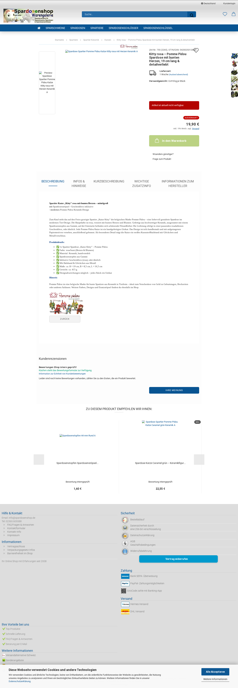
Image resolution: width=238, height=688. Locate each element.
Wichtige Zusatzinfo (141, 182)
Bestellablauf (137, 519)
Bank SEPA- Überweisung (144, 576)
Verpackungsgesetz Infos (21, 549)
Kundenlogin (228, 3)
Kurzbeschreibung (109, 181)
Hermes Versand (139, 604)
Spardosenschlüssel (158, 28)
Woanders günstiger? (163, 154)
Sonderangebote (15, 660)
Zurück (65, 319)
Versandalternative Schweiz (21, 655)
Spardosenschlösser (123, 28)
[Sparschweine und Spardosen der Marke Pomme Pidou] (64, 295)
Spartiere (96, 28)
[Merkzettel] (225, 14)
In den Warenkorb (174, 140)
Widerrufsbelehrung (141, 551)
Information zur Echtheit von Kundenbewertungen (62, 374)
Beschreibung (52, 181)
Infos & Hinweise (79, 182)
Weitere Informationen (215, 679)
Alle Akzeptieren (215, 671)
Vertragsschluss (16, 546)
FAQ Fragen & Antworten (20, 524)
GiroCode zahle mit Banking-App (144, 590)
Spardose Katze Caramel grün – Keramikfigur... (160, 463)
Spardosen (77, 28)
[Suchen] (191, 14)
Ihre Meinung (174, 390)
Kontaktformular (16, 528)
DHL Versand (137, 611)
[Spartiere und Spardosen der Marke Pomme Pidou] (66, 306)
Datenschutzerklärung (19, 681)
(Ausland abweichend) (178, 74)
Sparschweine (55, 28)
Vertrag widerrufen (177, 559)
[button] (233, 14)
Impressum (13, 535)
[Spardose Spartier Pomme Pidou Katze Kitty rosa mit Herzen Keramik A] (101, 83)
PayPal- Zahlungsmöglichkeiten (147, 583)
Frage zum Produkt (162, 159)
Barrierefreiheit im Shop (20, 553)
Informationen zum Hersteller (178, 182)
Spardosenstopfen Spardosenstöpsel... (77, 463)
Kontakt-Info (14, 531)
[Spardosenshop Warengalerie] (29, 15)
